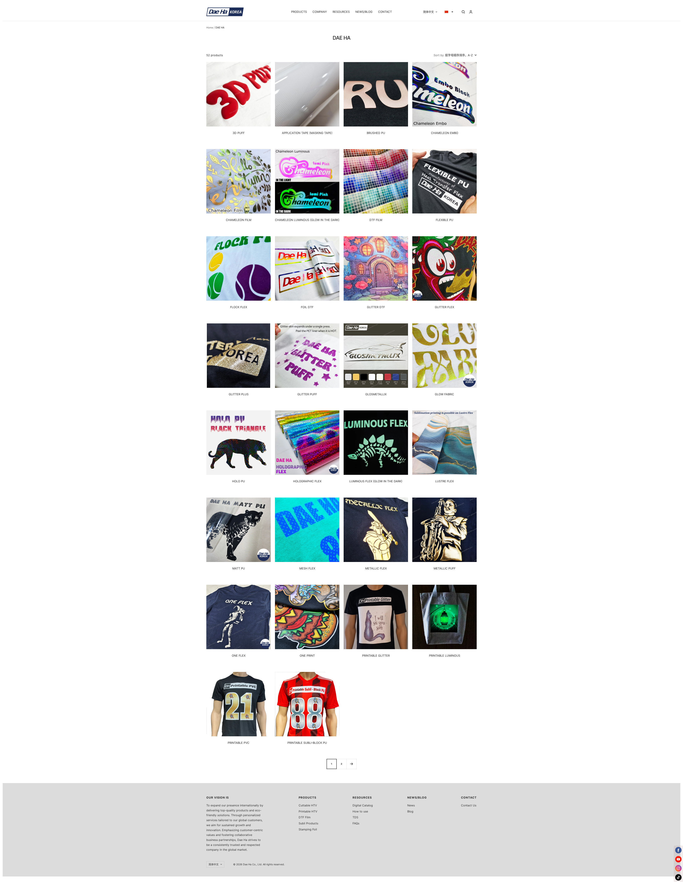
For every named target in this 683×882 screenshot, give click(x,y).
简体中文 (428, 12)
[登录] (470, 11)
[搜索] (463, 12)
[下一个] (351, 764)
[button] (449, 12)
